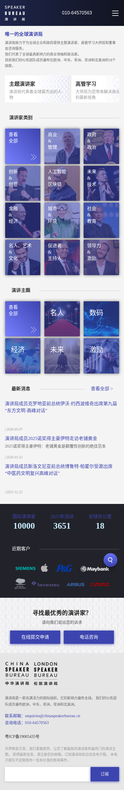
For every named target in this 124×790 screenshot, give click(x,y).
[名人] (62, 334)
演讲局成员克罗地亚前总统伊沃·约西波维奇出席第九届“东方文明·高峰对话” (61, 407)
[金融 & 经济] (23, 235)
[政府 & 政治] (101, 161)
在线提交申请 (35, 637)
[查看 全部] (23, 161)
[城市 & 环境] (62, 235)
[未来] (62, 371)
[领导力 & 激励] (101, 273)
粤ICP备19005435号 (22, 736)
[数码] (101, 334)
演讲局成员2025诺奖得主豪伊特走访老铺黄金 (51, 438)
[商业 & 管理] (62, 161)
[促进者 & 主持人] (62, 273)
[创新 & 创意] (23, 198)
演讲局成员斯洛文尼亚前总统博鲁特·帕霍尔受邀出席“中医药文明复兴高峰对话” (58, 470)
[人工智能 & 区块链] (62, 198)
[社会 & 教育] (101, 235)
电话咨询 (89, 637)
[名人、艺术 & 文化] (23, 273)
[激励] (101, 371)
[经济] (23, 371)
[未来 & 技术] (101, 198)
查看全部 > (102, 388)
